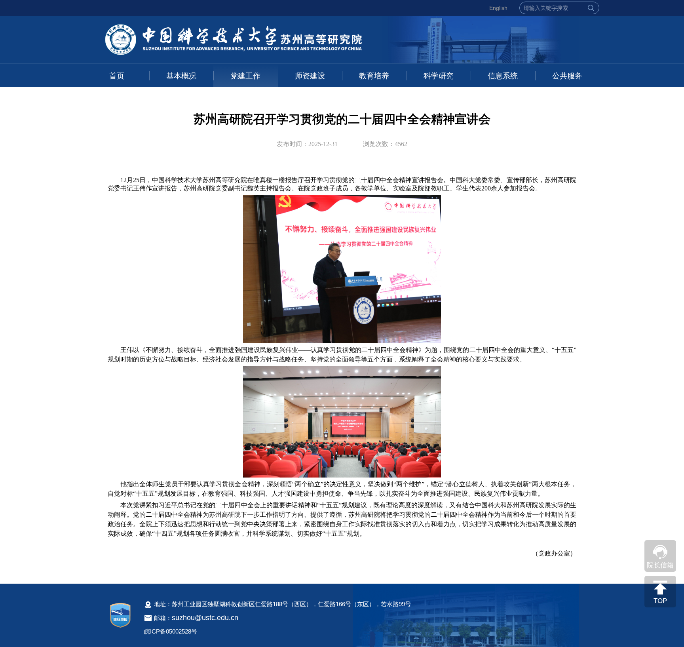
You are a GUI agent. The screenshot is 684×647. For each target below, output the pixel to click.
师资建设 (310, 76)
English (498, 8)
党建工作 (245, 76)
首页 (116, 76)
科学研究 (439, 76)
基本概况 (181, 76)
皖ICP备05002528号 (170, 631)
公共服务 (567, 76)
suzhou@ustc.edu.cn (205, 618)
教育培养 (374, 76)
